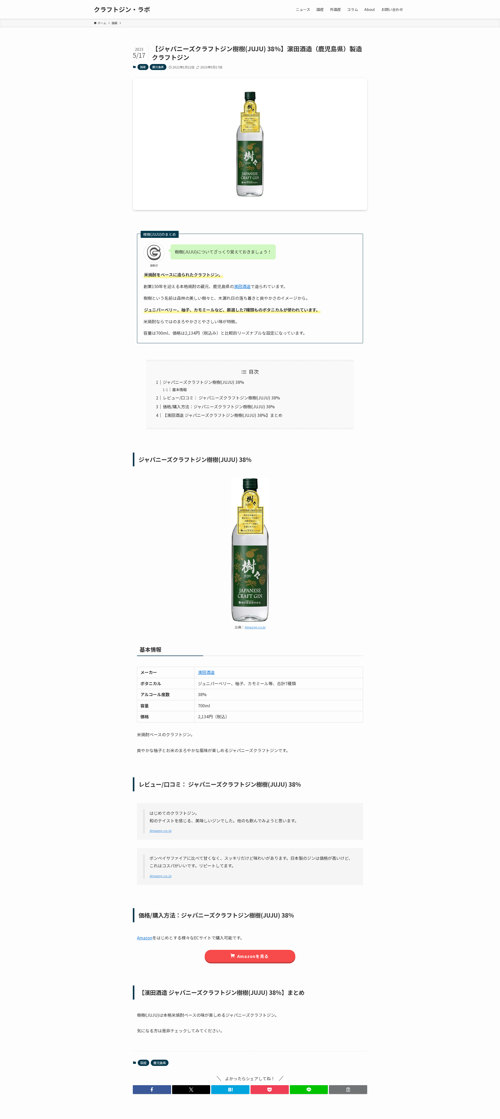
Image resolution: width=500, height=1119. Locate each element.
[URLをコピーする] (348, 1089)
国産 (143, 67)
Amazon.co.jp (255, 627)
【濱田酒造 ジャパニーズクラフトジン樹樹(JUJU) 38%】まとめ (223, 415)
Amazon (144, 937)
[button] (152, 1089)
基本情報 (179, 389)
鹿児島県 (158, 67)
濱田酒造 (242, 286)
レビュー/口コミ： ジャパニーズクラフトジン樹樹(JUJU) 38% (221, 398)
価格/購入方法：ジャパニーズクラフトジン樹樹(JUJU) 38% (219, 406)
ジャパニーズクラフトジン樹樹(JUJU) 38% (203, 382)
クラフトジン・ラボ (122, 9)
